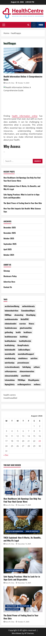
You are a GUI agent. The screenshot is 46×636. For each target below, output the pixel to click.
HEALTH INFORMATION (14, 70)
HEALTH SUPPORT (32, 531)
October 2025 (9, 238)
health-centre (10, 395)
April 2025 (8, 249)
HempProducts (23, 345)
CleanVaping (30, 314)
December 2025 (10, 227)
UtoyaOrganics (33, 380)
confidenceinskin (11, 319)
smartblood (25, 375)
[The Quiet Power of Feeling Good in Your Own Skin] (23, 599)
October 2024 (9, 254)
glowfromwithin (26, 328)
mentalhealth (10, 354)
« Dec (6, 455)
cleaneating (18, 314)
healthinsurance (11, 336)
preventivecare (23, 362)
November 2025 (10, 232)
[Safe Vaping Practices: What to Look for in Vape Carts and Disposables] (23, 560)
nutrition (34, 358)
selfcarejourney (11, 371)
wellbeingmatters (24, 384)
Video (41, 24)
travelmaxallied (10, 398)
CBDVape (8, 314)
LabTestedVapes (24, 349)
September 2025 (10, 244)
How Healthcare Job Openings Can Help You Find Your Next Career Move (22, 500)
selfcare (37, 367)
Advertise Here (9, 281)
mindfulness (23, 358)
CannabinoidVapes (28, 310)
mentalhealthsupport (26, 354)
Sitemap (7, 270)
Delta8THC (25, 319)
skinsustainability (11, 375)
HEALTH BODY (11, 606)
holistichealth (10, 349)
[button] (3, 24)
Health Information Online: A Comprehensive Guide (23, 60)
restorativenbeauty (12, 367)
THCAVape (21, 380)
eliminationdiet (10, 323)
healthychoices (10, 341)
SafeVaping (26, 367)
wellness (37, 384)
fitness (31, 323)
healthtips (24, 336)
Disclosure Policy (10, 276)
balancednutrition (11, 310)
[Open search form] (28, 25)
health (18, 332)
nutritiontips (10, 362)
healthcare (28, 332)
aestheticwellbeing (12, 306)
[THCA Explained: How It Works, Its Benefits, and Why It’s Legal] (23, 521)
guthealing (9, 332)
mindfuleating (10, 358)
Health (8, 492)
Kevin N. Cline (9, 83)
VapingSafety (10, 384)
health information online (25, 116)
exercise (22, 323)
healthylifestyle (25, 341)
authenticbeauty (28, 306)
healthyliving (10, 345)
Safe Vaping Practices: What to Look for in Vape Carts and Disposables (22, 578)
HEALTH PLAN (24, 606)
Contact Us (8, 287)
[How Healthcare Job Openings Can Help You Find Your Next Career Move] (23, 482)
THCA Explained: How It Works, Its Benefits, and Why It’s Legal (22, 539)
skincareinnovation (27, 371)
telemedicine (10, 380)
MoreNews (16, 633)
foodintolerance (11, 328)
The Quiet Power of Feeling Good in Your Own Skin (23, 203)
